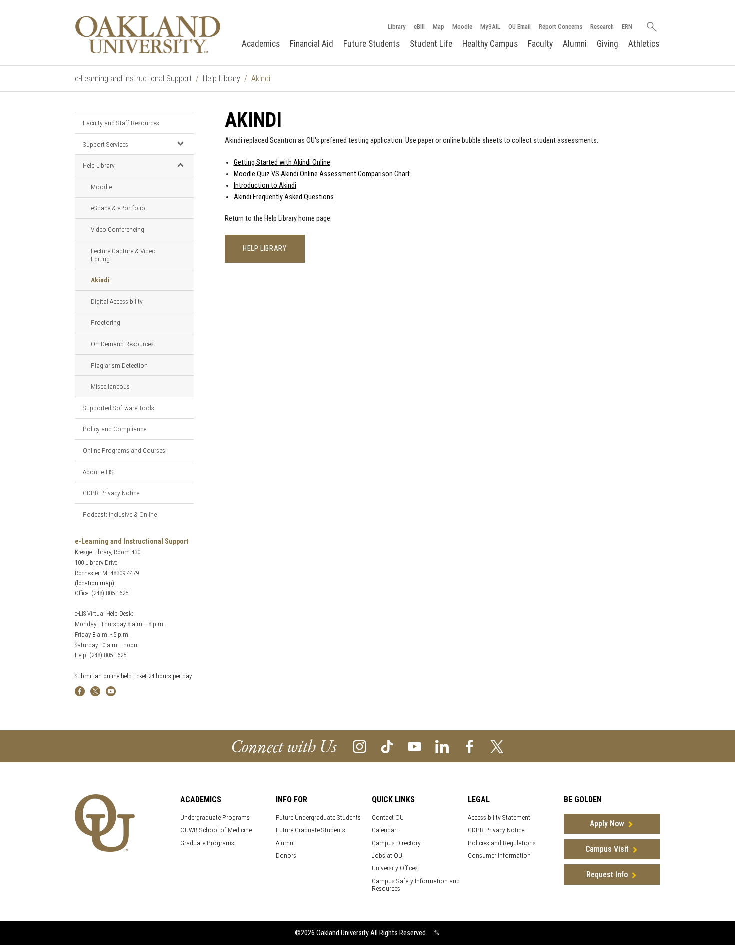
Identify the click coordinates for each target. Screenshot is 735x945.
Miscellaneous (110, 386)
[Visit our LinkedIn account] (442, 746)
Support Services (105, 144)
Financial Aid (312, 44)
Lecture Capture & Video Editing (123, 255)
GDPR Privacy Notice (111, 493)
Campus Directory (396, 843)
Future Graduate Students (311, 830)
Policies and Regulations (502, 843)
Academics (261, 44)
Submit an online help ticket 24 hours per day (133, 676)
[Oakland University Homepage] (148, 35)
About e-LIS (98, 472)
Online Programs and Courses (124, 450)
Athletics (644, 44)
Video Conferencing (117, 230)
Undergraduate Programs (215, 818)
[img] (80, 690)
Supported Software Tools (118, 408)
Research (602, 26)
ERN (627, 26)
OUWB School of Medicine (216, 830)
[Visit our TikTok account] (387, 746)
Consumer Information (499, 856)
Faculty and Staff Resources (121, 123)
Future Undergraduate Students (318, 818)
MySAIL (490, 26)
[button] (180, 144)
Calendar (384, 830)
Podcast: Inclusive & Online (120, 514)
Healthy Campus (490, 44)
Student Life (431, 44)
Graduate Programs (207, 843)
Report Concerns (560, 26)
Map (438, 26)
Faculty (540, 44)
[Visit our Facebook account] (469, 746)
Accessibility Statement (499, 818)
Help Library (221, 79)
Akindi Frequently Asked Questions (284, 197)
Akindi (100, 280)
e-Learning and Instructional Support (133, 79)
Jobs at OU (387, 856)
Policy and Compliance (114, 429)
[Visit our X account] (497, 746)
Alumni (575, 44)
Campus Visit (607, 849)
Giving (607, 44)
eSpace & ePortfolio (118, 208)
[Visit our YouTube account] (415, 746)
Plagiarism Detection (119, 366)
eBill (419, 26)
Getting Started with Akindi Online (282, 162)
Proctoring (105, 322)
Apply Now (607, 823)
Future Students (372, 44)
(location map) (94, 583)
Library (397, 26)
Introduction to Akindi (265, 186)
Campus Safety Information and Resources (416, 885)
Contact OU (388, 818)
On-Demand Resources (122, 344)
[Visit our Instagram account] (359, 746)
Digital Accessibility (117, 302)
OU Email (519, 26)
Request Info (607, 875)
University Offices (395, 868)
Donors (286, 856)
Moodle (462, 26)
